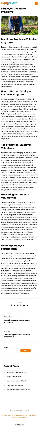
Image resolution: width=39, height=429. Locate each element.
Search (6, 347)
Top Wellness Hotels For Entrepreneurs (18, 389)
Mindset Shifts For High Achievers (17, 372)
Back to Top (20, 424)
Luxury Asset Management (15, 385)
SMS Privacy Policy (30, 415)
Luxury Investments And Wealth (16, 381)
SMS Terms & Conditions (19, 417)
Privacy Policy (6, 415)
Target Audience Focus (14, 377)
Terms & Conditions (18, 415)
